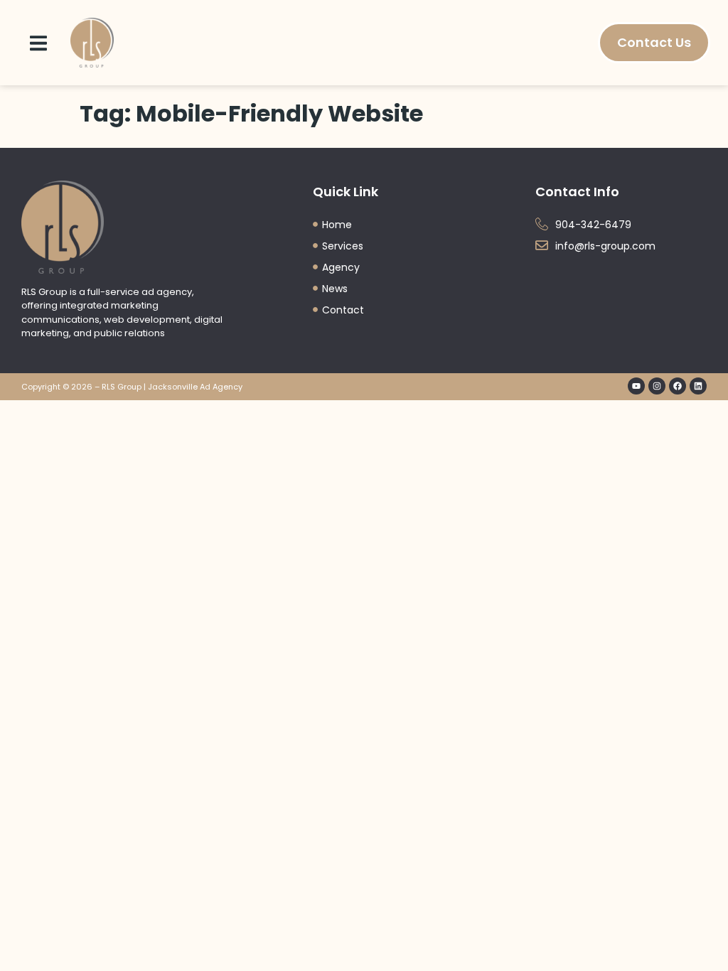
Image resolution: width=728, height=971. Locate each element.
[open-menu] (38, 43)
